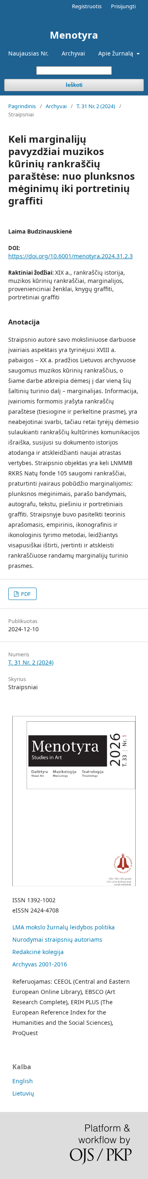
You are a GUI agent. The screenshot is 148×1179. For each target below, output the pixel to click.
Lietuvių (23, 1093)
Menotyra (74, 35)
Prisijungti (123, 6)
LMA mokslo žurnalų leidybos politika (63, 927)
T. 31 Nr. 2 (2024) (95, 106)
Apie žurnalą (116, 53)
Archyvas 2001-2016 (39, 964)
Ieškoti (74, 85)
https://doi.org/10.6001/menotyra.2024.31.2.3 (70, 256)
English (22, 1081)
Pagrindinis (22, 106)
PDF (25, 594)
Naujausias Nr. (28, 53)
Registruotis (87, 6)
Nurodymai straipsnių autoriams (57, 939)
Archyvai (73, 53)
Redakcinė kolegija (38, 952)
